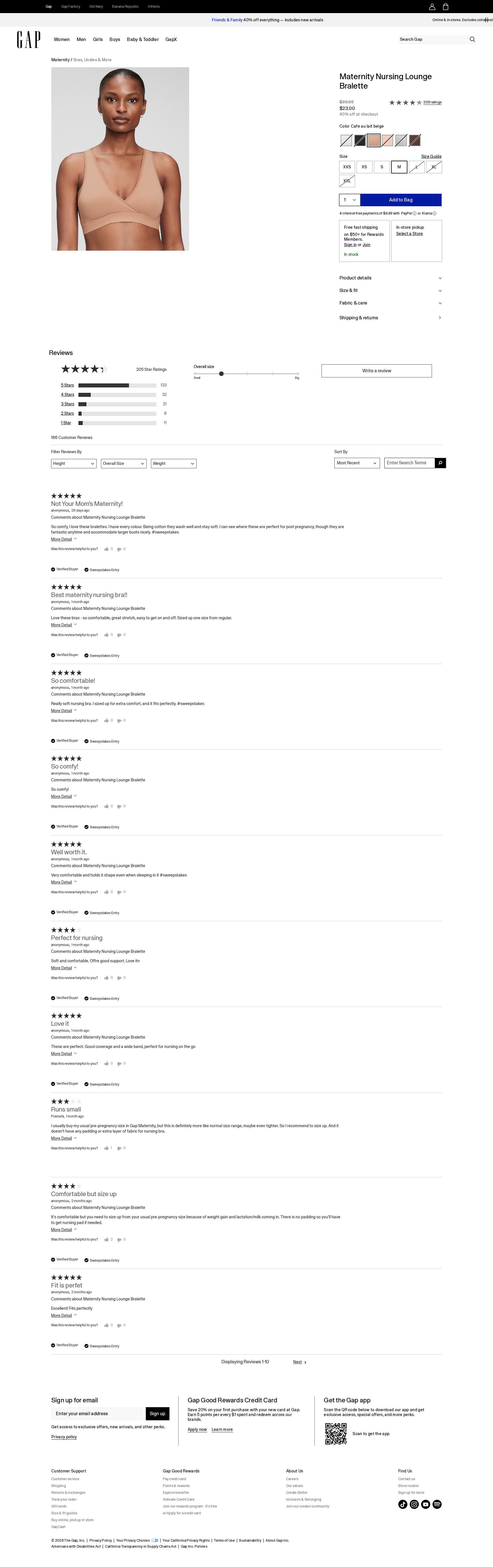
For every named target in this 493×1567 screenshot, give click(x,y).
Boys (115, 39)
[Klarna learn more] (434, 213)
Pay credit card (174, 1479)
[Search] (472, 39)
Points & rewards (176, 1486)
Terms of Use (224, 1541)
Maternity (60, 60)
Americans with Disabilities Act (76, 1546)
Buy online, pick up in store (72, 1520)
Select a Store (409, 233)
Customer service (65, 1479)
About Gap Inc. (277, 1541)
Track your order (64, 1499)
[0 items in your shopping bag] (445, 6)
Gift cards (58, 1506)
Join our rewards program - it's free (190, 1506)
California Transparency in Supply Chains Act (140, 1546)
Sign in (350, 244)
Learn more (222, 1429)
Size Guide (431, 156)
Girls (98, 39)
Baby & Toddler (142, 39)
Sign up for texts (411, 1493)
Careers (292, 1479)
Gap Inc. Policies (194, 1546)
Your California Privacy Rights (186, 1541)
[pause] (486, 20)
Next (297, 1362)
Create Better (297, 1493)
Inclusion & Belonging (303, 1499)
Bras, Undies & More (93, 60)
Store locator (408, 1486)
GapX (171, 39)
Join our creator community (307, 1506)
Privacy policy (64, 1437)
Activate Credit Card (179, 1499)
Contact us (406, 1479)
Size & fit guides (64, 1513)
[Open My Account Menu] (432, 6)
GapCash (58, 1527)
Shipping (58, 1486)
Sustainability (250, 1541)
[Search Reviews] (440, 463)
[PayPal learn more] (414, 213)
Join (366, 244)
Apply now (197, 1429)
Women (62, 39)
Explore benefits (176, 1493)
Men (81, 39)
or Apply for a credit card (182, 1513)
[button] (191, 199)
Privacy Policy (101, 1541)
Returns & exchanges (68, 1493)
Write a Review (376, 370)
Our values (294, 1486)
